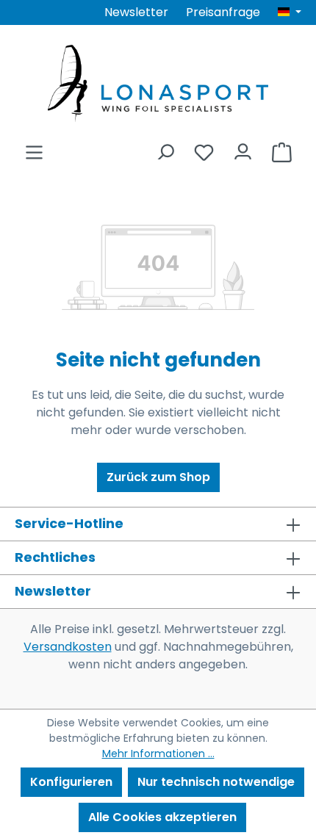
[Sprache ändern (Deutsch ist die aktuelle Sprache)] (289, 12)
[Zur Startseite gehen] (158, 83)
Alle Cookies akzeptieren (162, 817)
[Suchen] (165, 148)
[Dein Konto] (242, 148)
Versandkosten (68, 646)
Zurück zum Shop (158, 477)
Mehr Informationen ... (158, 753)
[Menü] (34, 148)
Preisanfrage (223, 12)
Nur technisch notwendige (216, 781)
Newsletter (136, 12)
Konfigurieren (71, 781)
